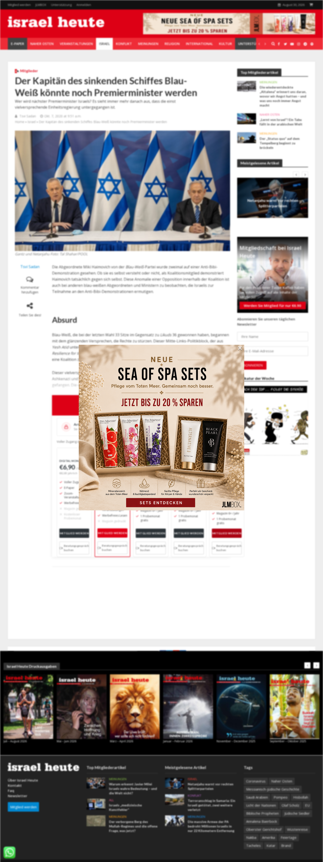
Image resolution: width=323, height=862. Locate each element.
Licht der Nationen (261, 805)
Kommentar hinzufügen (30, 289)
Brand (286, 845)
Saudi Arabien (257, 797)
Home (19, 121)
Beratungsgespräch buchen (76, 548)
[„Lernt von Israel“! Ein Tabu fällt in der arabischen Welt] (246, 118)
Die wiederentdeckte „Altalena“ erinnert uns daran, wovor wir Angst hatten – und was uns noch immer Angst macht (283, 96)
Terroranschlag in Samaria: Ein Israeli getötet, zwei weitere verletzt (211, 805)
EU (307, 805)
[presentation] (296, 175)
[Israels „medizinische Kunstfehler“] (96, 803)
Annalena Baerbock (261, 821)
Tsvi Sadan (27, 116)
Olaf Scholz (290, 805)
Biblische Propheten (262, 813)
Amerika (268, 837)
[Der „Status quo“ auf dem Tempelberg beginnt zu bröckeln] (246, 137)
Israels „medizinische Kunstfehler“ (125, 807)
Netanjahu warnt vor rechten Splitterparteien (272, 203)
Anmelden (83, 5)
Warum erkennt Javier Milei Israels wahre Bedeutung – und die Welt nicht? (133, 788)
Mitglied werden (19, 5)
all (111, 800)
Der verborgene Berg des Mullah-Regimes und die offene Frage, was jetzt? (133, 826)
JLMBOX (40, 5)
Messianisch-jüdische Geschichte (272, 789)
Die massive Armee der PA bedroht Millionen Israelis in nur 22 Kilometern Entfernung (211, 826)
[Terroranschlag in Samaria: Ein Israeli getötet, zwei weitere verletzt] (174, 799)
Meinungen (268, 82)
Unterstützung (61, 5)
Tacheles (253, 845)
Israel (31, 121)
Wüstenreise (297, 829)
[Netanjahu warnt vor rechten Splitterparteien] (174, 782)
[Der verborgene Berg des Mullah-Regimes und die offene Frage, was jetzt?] (96, 820)
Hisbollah (300, 797)
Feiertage (289, 837)
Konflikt (194, 796)
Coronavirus (256, 781)
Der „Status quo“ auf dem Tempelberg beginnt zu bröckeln (280, 143)
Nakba (251, 837)
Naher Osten (270, 115)
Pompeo (281, 797)
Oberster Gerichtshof (263, 829)
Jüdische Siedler (297, 813)
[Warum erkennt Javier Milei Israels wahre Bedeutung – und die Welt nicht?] (96, 782)
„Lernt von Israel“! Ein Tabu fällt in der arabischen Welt (281, 122)
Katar (270, 845)
